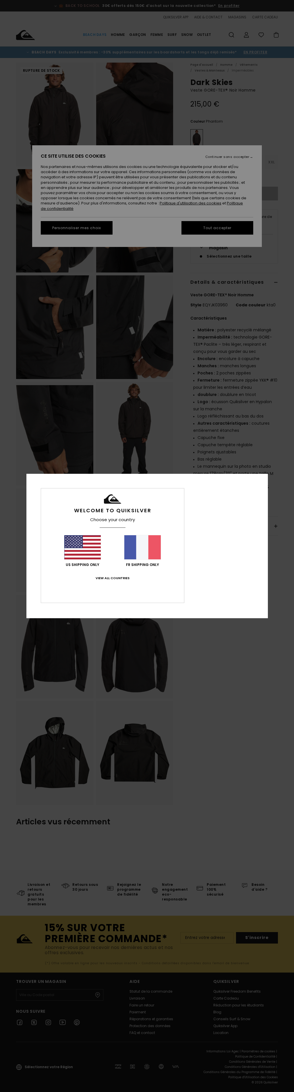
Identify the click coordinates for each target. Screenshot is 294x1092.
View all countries (112, 578)
